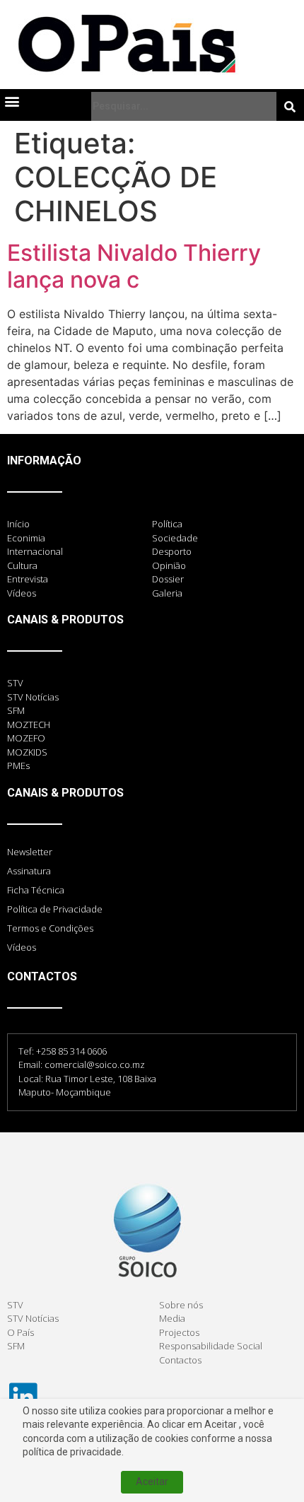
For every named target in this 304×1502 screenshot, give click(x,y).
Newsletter (29, 851)
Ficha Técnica (35, 890)
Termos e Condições (50, 928)
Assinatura (29, 870)
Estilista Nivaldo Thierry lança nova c (134, 266)
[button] (11, 100)
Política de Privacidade (55, 909)
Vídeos (21, 947)
